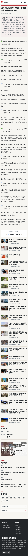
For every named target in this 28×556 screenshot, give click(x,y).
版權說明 (18, 529)
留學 (15, 497)
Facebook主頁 (6, 527)
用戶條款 (18, 531)
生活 (11, 497)
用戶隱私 (18, 527)
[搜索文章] (21, 2)
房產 (19, 497)
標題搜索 (4, 510)
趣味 (24, 497)
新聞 (3, 497)
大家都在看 (5, 506)
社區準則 (18, 525)
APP (17, 535)
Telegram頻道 (6, 525)
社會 (7, 497)
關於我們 (18, 533)
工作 (3, 500)
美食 (7, 500)
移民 (8, 431)
